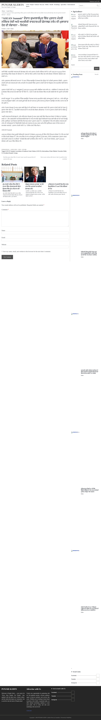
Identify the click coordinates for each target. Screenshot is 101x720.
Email (3, 237)
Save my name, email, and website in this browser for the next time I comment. (27, 251)
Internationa (45, 151)
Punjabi (24, 149)
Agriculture (64, 4)
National (36, 4)
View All (96, 74)
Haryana (42, 4)
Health (51, 4)
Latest (27, 4)
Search (73, 65)
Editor (12, 28)
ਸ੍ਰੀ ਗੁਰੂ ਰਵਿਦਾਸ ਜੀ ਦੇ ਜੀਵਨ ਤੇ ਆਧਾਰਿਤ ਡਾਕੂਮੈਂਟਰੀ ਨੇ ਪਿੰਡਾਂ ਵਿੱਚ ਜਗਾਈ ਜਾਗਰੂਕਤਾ (89, 135)
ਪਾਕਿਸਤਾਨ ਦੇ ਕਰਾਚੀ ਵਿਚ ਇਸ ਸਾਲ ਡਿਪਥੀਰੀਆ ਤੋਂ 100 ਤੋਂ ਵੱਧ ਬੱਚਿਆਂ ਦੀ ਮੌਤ (58, 186)
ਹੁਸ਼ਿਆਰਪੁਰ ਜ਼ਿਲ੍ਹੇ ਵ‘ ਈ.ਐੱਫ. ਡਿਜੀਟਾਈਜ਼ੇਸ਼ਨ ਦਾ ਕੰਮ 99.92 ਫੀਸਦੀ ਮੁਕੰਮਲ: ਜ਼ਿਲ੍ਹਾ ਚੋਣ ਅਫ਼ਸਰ (90, 490)
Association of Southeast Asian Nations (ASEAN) (28, 151)
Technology (57, 4)
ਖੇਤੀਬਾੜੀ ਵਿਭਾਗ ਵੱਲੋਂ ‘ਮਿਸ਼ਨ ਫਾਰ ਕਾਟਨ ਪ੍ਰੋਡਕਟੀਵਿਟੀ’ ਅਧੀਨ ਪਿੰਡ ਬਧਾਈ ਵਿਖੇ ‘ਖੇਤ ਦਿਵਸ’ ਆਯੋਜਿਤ (89, 253)
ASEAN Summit (10, 151)
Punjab (32, 4)
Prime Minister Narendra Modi (57, 151)
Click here (29, 710)
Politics (47, 4)
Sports (27, 6)
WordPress (68, 717)
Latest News (14, 149)
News (19, 149)
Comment (5, 209)
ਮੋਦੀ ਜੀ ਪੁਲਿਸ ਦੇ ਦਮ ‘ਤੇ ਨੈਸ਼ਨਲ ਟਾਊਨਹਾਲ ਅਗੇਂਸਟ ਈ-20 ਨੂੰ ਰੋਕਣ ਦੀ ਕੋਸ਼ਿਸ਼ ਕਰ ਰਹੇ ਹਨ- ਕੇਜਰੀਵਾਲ (89, 608)
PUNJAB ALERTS (13, 4)
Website (4, 244)
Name (3, 230)
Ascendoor (57, 717)
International (5, 149)
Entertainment (71, 4)
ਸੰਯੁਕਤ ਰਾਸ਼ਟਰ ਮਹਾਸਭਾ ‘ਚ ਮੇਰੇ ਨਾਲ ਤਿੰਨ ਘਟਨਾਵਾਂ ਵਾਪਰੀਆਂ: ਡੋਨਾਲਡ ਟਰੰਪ (34, 186)
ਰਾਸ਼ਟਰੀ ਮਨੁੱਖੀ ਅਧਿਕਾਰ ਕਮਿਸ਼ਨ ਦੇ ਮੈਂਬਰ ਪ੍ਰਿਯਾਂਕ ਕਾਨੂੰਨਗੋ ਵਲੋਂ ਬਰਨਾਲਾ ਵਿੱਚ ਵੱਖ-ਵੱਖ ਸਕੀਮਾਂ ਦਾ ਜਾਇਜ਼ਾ (89, 372)
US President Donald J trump (10, 153)
